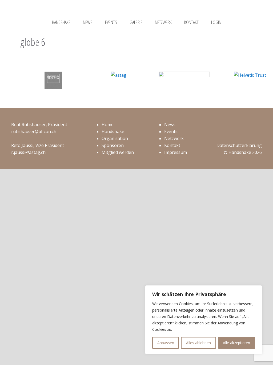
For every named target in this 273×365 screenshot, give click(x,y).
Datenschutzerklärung (239, 145)
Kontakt (172, 145)
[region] (203, 319)
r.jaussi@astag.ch (28, 152)
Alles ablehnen (198, 342)
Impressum (175, 152)
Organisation (115, 138)
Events (171, 131)
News (169, 124)
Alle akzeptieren (236, 342)
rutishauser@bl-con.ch (33, 131)
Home (108, 124)
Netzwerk (174, 138)
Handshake (113, 131)
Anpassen (165, 342)
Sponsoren (113, 145)
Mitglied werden (118, 152)
